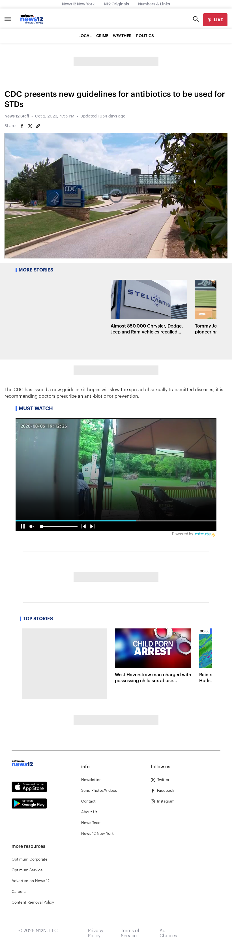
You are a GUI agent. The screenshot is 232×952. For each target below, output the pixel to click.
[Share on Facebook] (22, 126)
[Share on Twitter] (30, 126)
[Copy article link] (38, 126)
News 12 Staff (17, 116)
